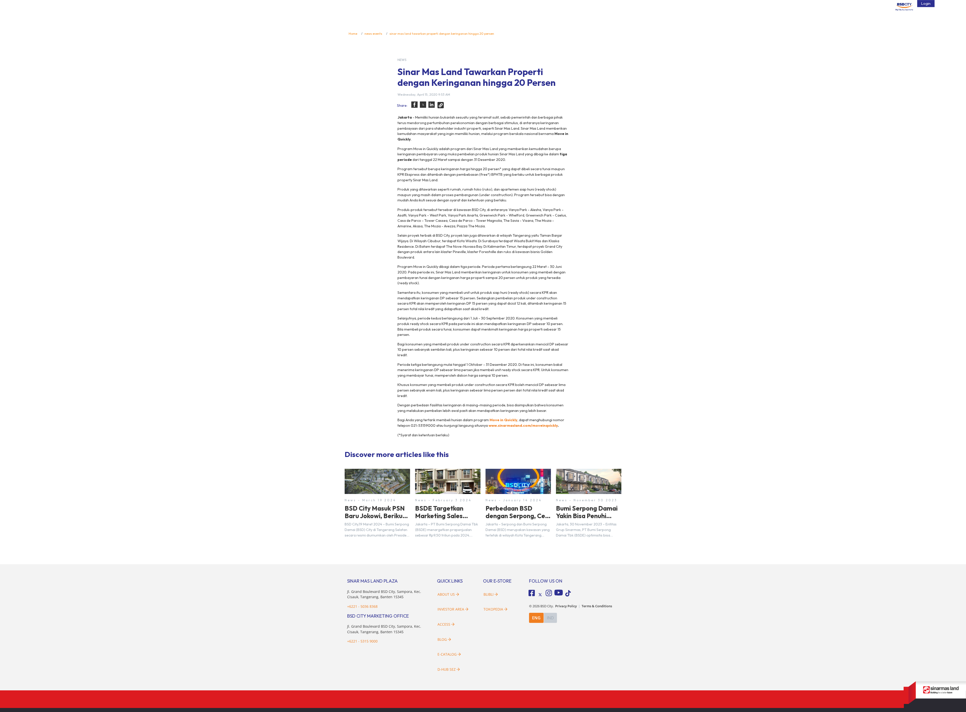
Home (353, 33)
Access (443, 624)
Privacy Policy (566, 606)
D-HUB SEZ (447, 669)
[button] (414, 104)
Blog (442, 639)
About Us (446, 594)
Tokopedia (493, 609)
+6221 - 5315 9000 (362, 641)
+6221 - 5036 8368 (362, 606)
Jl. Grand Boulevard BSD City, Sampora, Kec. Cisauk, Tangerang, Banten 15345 (384, 594)
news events (373, 33)
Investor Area (450, 609)
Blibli (489, 594)
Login (926, 3)
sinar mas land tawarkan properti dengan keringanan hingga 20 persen (441, 33)
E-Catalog (447, 654)
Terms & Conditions (597, 606)
